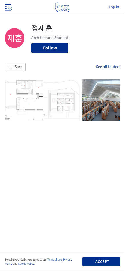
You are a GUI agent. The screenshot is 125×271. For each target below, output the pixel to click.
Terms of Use (54, 260)
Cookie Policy (26, 264)
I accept (101, 262)
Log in (114, 7)
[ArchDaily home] (62, 7)
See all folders (108, 67)
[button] (15, 67)
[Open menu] (7, 7)
